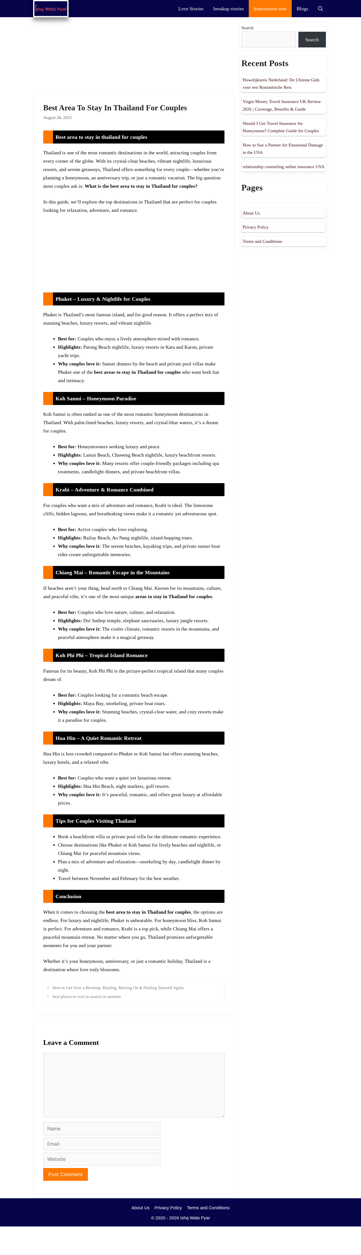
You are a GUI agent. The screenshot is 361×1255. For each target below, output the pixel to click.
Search (247, 27)
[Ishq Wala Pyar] (51, 8)
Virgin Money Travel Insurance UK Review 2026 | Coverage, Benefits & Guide (282, 105)
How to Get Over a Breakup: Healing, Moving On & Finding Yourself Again (118, 987)
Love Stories (191, 8)
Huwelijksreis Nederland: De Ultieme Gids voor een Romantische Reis (281, 83)
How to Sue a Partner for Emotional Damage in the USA (283, 149)
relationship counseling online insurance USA (283, 166)
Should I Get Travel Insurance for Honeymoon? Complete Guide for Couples (281, 127)
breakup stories (228, 8)
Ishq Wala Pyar (195, 1217)
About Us (251, 213)
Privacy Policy (256, 227)
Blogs (302, 8)
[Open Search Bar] (320, 8)
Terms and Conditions (262, 241)
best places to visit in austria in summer (87, 996)
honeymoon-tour (270, 8)
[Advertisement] (134, 56)
